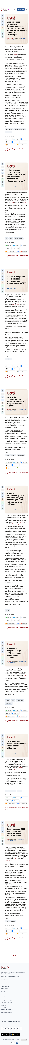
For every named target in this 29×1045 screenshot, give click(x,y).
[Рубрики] (26, 9)
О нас (2, 993)
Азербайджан (9, 129)
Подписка (3, 1007)
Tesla (7, 921)
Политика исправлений (6, 1002)
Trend (15, 54)
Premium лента (4, 988)
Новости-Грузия (17, 524)
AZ (14, 1042)
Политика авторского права (7, 1019)
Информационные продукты (7, 1009)
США (13, 700)
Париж (19, 790)
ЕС (10, 359)
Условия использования (6, 1015)
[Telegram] (15, 1028)
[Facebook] (5, 1028)
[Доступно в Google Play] (15, 1034)
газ (6, 238)
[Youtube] (11, 1028)
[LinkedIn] (18, 1028)
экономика (8, 132)
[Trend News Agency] (5, 967)
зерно (7, 455)
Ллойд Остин (20, 700)
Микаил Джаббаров (19, 129)
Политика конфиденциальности (8, 1017)
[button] (2, 15)
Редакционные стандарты (7, 1000)
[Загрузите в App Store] (5, 1034)
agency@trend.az (4, 979)
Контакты (3, 998)
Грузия (7, 610)
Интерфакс (15, 304)
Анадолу (16, 677)
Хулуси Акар (21, 455)
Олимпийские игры (10, 790)
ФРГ (11, 238)
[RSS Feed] (21, 1028)
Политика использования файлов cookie (10, 1021)
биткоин (13, 921)
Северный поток (19, 238)
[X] (8, 1028)
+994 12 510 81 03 (4, 978)
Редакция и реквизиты (6, 996)
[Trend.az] (5, 9)
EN (11, 1042)
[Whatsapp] (2, 1028)
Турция (7, 700)
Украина (13, 455)
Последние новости (5, 986)
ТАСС (24, 202)
